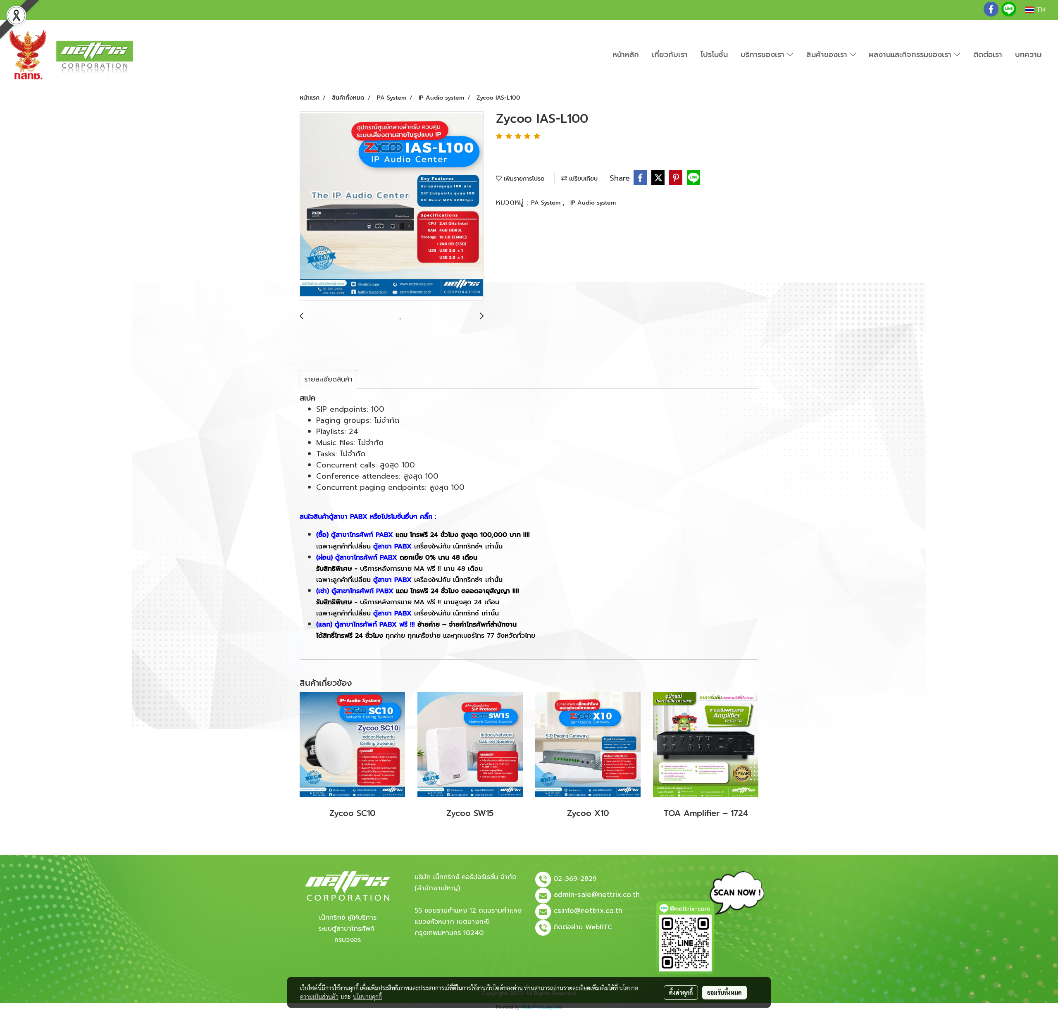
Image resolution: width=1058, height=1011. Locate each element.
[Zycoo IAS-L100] (391, 206)
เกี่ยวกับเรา (670, 54)
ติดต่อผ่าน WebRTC (582, 927)
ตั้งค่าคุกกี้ (681, 992)
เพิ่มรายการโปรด (523, 178)
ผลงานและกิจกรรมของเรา (911, 54)
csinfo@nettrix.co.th (588, 910)
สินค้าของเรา (828, 54)
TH (1040, 10)
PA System (546, 202)
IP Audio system (593, 202)
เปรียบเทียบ (582, 178)
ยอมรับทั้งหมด (724, 992)
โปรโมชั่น (714, 54)
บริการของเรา (764, 54)
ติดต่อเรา (987, 54)
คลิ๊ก (426, 517)
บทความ (1028, 54)
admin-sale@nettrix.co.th (597, 894)
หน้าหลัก (625, 54)
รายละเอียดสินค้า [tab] (328, 379)
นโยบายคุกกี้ (367, 996)
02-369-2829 (575, 879)
